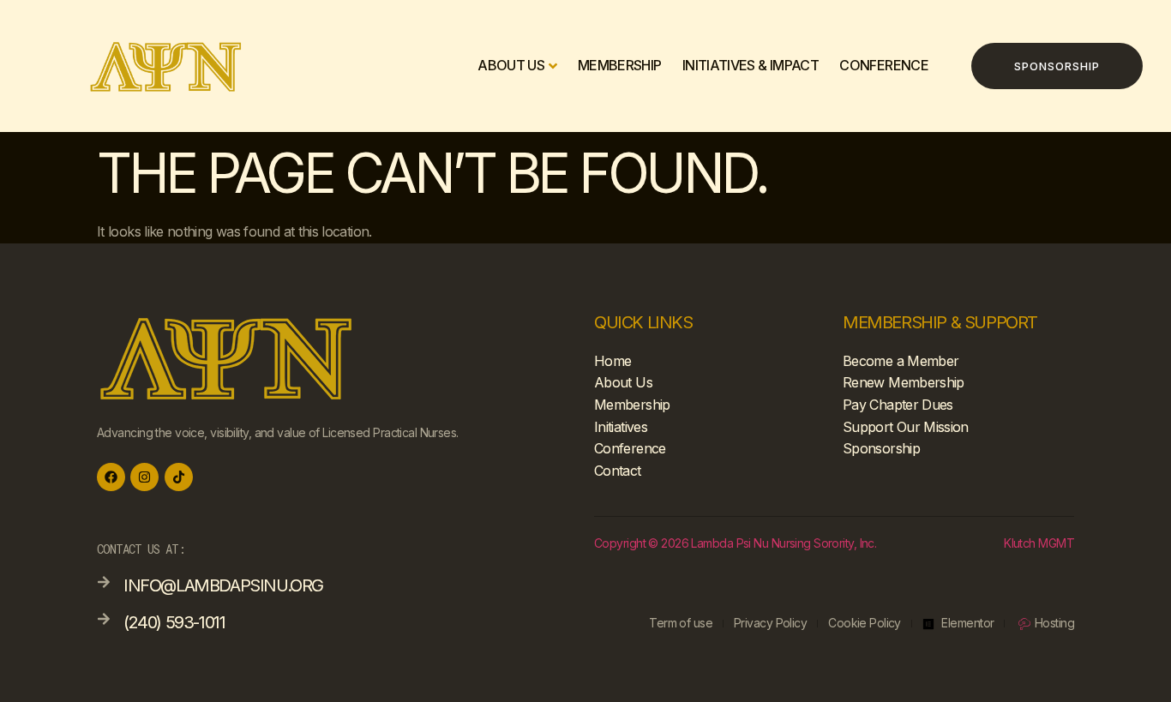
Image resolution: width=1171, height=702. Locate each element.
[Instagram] (144, 477)
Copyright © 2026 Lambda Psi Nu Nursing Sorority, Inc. (735, 543)
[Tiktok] (179, 477)
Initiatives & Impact (750, 66)
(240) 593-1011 (174, 622)
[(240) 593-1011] (104, 619)
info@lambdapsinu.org (223, 585)
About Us (510, 66)
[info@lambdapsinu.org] (104, 582)
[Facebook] (111, 477)
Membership (620, 66)
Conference (883, 66)
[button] (1057, 66)
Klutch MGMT (1039, 543)
